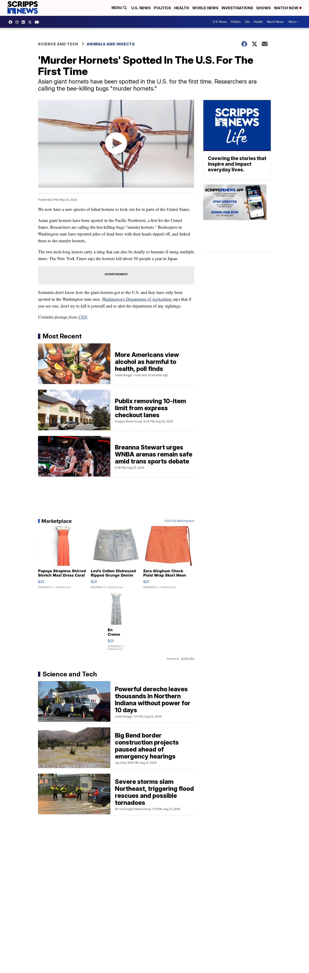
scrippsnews (11, 22)
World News (205, 8)
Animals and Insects (111, 44)
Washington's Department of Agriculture (137, 299)
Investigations (237, 8)
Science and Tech (58, 44)
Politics (162, 8)
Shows (263, 8)
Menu (117, 8)
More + (293, 21)
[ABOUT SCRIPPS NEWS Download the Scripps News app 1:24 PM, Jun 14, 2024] (237, 218)
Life (247, 21)
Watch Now (286, 8)
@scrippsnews (38, 22)
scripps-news (24, 22)
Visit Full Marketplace (179, 521)
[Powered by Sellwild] (187, 658)
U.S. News (141, 8)
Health (181, 8)
